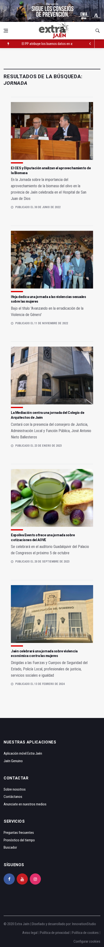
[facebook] (9, 879)
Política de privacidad (54, 932)
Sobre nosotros (15, 789)
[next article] (90, 43)
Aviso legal (29, 932)
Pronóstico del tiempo (19, 840)
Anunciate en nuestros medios (25, 804)
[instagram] (35, 879)
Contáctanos (13, 796)
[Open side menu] (6, 30)
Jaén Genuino (13, 761)
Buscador (10, 847)
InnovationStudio (84, 924)
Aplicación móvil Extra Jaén (23, 753)
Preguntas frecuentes (19, 832)
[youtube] (22, 879)
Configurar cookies (87, 941)
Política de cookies (85, 932)
